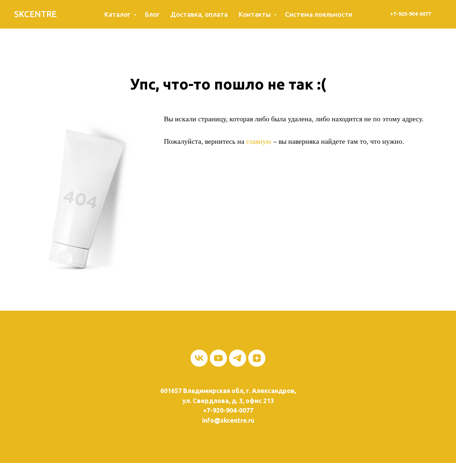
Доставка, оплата (199, 14)
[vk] (199, 358)
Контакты (255, 14)
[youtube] (218, 358)
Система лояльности (318, 14)
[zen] (256, 358)
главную (258, 141)
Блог (152, 14)
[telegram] (237, 358)
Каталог (118, 14)
